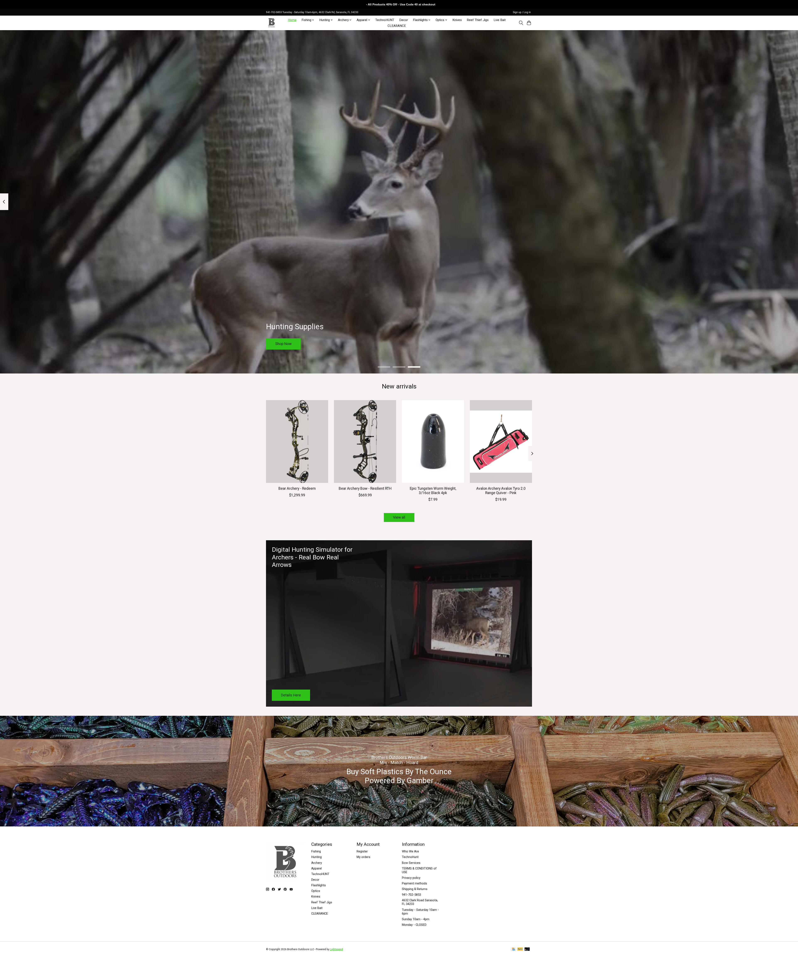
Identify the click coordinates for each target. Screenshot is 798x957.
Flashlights (318, 885)
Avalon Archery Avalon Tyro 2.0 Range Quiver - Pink (501, 490)
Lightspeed (336, 949)
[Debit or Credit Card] (527, 949)
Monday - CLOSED (414, 925)
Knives (457, 20)
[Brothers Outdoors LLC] (271, 22)
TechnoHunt (410, 857)
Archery (316, 863)
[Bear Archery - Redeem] (297, 441)
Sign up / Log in (522, 12)
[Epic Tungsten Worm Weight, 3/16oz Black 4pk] (433, 441)
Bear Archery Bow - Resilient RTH (365, 488)
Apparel (316, 868)
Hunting (316, 857)
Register (362, 851)
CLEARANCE (397, 26)
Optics (315, 891)
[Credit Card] (513, 949)
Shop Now (283, 344)
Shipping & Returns (414, 889)
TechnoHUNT (384, 20)
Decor (403, 20)
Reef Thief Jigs (478, 20)
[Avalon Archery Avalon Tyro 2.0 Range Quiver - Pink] (501, 441)
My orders (363, 857)
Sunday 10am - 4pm (415, 919)
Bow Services (411, 863)
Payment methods (414, 883)
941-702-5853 (411, 894)
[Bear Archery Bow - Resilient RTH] (365, 441)
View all (399, 517)
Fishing (316, 851)
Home (292, 20)
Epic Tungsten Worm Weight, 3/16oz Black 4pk (433, 490)
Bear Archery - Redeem (297, 488)
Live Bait (500, 20)
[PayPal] (520, 949)
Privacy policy (411, 878)
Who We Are (410, 851)
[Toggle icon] (521, 23)
